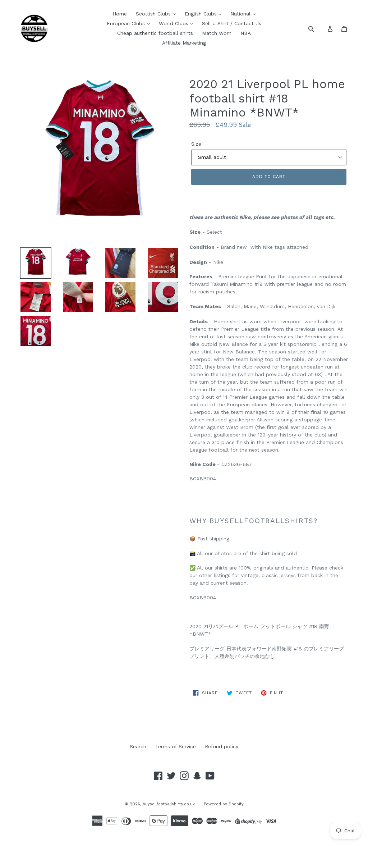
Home (119, 14)
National (241, 14)
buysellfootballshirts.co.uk (169, 804)
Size (196, 144)
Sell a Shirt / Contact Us (231, 23)
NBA (245, 33)
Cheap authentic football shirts (155, 33)
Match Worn (216, 33)
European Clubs (127, 23)
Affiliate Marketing (184, 43)
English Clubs (201, 14)
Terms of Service (175, 746)
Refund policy (221, 746)
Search (138, 746)
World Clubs (174, 23)
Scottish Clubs (154, 14)
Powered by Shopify (224, 804)
